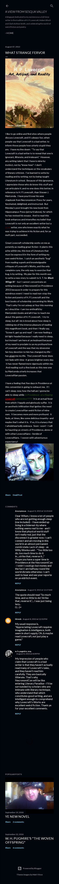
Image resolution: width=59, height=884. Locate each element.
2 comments (18, 822)
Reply (18, 583)
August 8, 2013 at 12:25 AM (40, 511)
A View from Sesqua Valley (26, 11)
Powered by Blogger (32, 868)
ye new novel (17, 816)
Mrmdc (18, 619)
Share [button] (7, 495)
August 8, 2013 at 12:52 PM (35, 619)
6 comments (18, 848)
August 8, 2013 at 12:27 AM (40, 590)
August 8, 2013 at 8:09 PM (28, 654)
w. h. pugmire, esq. (23, 651)
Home (10, 33)
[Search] (52, 5)
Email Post (17, 495)
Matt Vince (38, 874)
